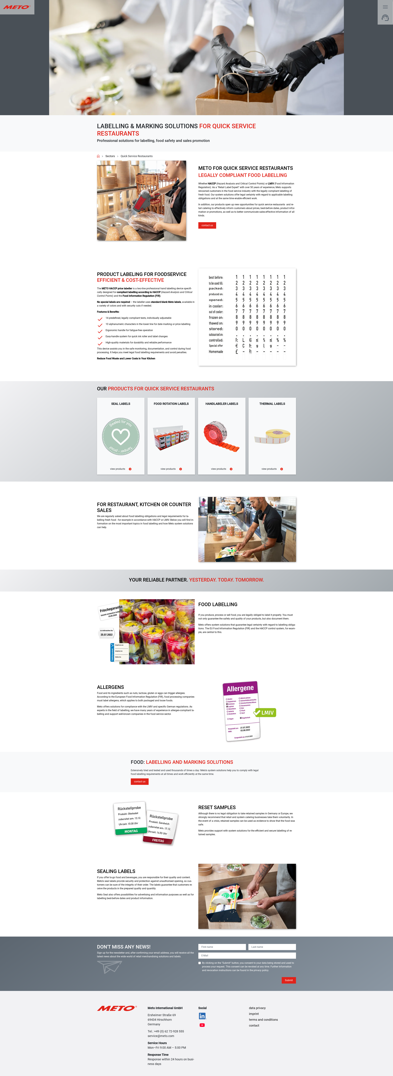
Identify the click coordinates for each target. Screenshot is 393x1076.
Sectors (110, 156)
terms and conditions (263, 1019)
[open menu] (385, 7)
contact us (207, 225)
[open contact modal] (385, 17)
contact (254, 1025)
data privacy (257, 1008)
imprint (254, 1014)
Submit (289, 980)
